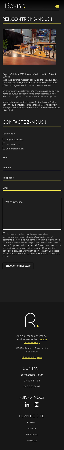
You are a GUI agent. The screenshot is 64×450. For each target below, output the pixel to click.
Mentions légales (32, 357)
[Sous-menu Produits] (36, 422)
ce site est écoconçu (35, 341)
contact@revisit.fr (32, 374)
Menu (57, 7)
